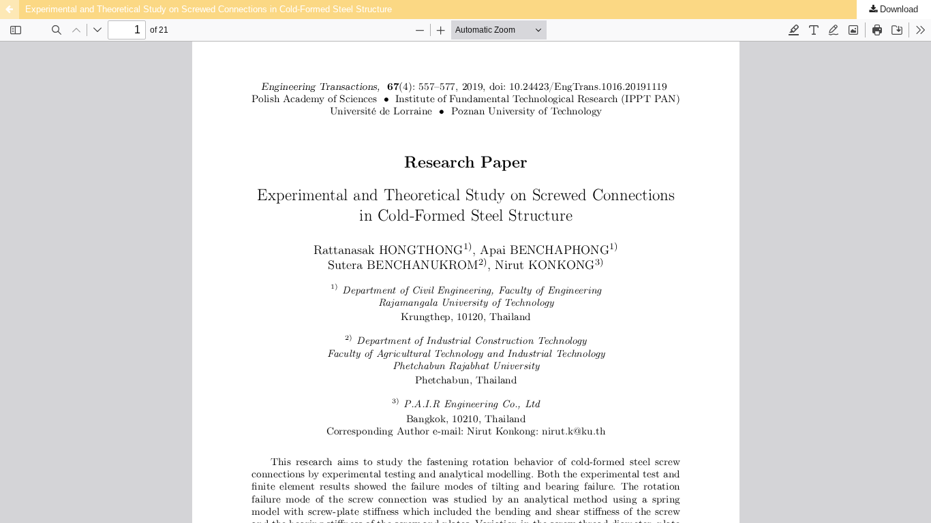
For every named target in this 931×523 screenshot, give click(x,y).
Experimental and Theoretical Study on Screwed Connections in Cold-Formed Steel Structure (208, 9)
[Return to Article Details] (9, 9)
